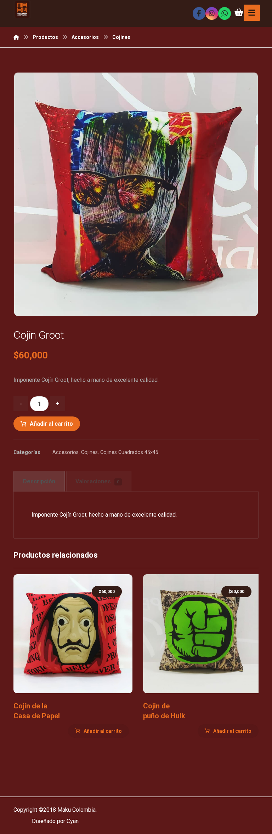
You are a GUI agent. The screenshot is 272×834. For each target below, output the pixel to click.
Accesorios (65, 452)
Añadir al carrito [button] (103, 731)
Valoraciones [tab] (97, 481)
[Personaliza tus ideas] (22, 9)
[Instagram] (211, 13)
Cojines (89, 452)
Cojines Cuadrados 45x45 (129, 452)
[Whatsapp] (224, 13)
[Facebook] (199, 13)
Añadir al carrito (51, 423)
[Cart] (239, 11)
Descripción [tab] (39, 481)
